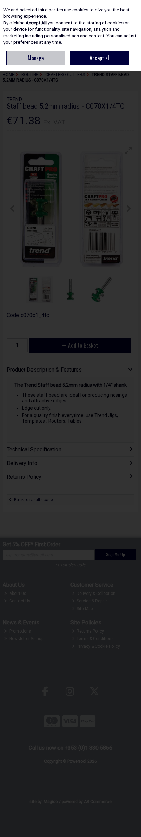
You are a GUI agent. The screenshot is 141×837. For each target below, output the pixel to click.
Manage (36, 58)
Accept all (100, 58)
